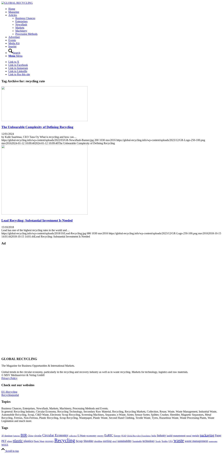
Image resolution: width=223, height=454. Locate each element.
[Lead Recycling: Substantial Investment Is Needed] (44, 213)
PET (3, 441)
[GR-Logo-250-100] (17, 2)
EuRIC (108, 435)
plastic (18, 440)
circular (38, 435)
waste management (196, 441)
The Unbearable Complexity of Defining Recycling (37, 127)
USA (170, 441)
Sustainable (137, 441)
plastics (28, 441)
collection (73, 436)
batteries (16, 436)
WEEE (4, 444)
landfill (169, 435)
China (30, 435)
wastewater (213, 441)
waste (179, 440)
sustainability (124, 441)
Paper (218, 435)
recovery (49, 441)
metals (195, 435)
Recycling (64, 440)
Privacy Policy (9, 378)
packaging (207, 435)
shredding (98, 441)
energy (100, 435)
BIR (24, 435)
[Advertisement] (15, 301)
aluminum (8, 435)
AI (2, 435)
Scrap (79, 441)
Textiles (165, 441)
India (153, 435)
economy (91, 435)
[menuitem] (115, 8)
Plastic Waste (39, 441)
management (179, 435)
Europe (117, 435)
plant (9, 441)
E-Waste (82, 435)
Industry (161, 435)
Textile (158, 441)
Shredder (88, 441)
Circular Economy (55, 435)
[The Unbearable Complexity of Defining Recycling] (44, 120)
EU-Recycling (9, 391)
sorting (107, 441)
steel (114, 441)
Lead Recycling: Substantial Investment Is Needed (37, 220)
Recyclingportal (10, 395)
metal (188, 435)
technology (149, 441)
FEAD (123, 436)
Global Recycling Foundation (139, 436)
